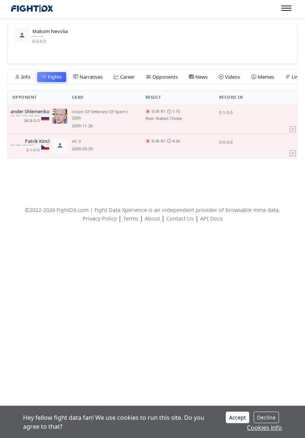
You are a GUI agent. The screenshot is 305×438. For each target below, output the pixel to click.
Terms (130, 218)
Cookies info (264, 428)
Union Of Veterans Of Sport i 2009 (100, 115)
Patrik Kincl (37, 141)
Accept (237, 417)
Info (25, 76)
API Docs (211, 218)
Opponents (165, 76)
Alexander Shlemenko (25, 112)
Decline (266, 417)
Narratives (91, 76)
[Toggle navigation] (286, 8)
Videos (232, 76)
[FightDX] (32, 9)
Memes (266, 76)
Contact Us (180, 218)
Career (127, 76)
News (201, 76)
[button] (292, 118)
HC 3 (76, 141)
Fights (55, 76)
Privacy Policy (100, 218)
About (152, 218)
